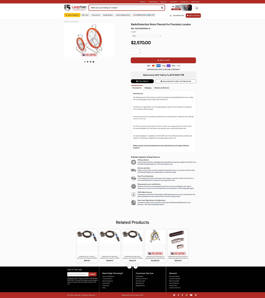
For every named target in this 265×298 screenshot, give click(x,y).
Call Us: (132, 160)
